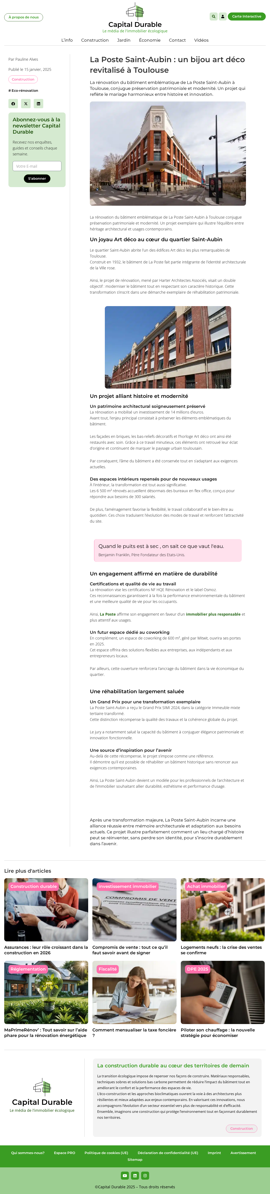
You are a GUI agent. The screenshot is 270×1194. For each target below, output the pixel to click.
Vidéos (201, 40)
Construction (95, 40)
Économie (150, 40)
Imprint (214, 1153)
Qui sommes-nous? (28, 1153)
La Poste (108, 614)
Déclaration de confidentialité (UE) (168, 1153)
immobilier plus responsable (213, 614)
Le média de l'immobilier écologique (135, 30)
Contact (177, 40)
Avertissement (243, 1153)
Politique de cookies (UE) (106, 1153)
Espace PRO (64, 1153)
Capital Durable (135, 24)
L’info (67, 40)
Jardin (124, 40)
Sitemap (135, 1160)
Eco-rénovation (25, 91)
